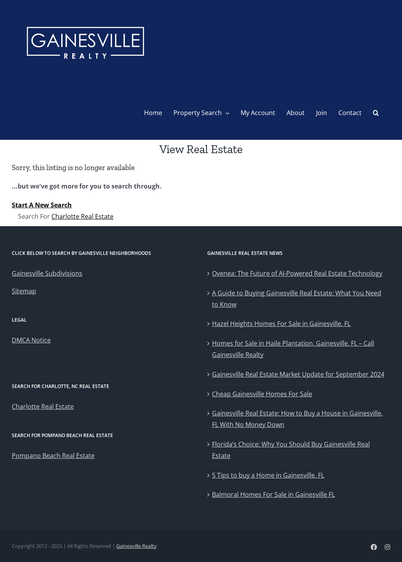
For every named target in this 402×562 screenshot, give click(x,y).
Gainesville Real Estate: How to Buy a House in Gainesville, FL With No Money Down (297, 419)
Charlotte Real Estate (82, 216)
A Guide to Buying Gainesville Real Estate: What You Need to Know (296, 299)
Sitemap (24, 291)
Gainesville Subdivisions (47, 273)
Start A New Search (42, 205)
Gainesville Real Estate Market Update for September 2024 (298, 374)
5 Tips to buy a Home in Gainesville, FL (268, 475)
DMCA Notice (31, 340)
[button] (376, 113)
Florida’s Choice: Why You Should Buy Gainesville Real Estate (291, 450)
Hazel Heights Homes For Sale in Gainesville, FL (281, 323)
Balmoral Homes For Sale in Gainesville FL (273, 494)
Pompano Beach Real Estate (53, 455)
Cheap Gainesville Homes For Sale (262, 394)
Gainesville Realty (136, 545)
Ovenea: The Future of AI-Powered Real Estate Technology (297, 273)
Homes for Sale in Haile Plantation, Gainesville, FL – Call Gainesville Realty (293, 349)
